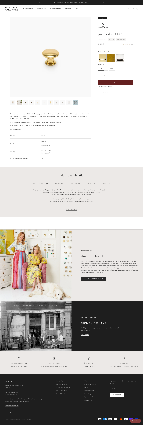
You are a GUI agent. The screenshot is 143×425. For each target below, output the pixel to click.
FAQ (85, 381)
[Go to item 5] (38, 102)
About (76, 8)
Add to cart (115, 82)
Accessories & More (55, 8)
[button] (135, 421)
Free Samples (89, 363)
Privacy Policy (88, 400)
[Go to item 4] (31, 102)
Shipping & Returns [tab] (40, 183)
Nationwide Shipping (19, 363)
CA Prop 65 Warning (71, 210)
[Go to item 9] (62, 102)
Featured (68, 8)
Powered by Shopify (26, 419)
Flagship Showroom (62, 384)
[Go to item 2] (19, 102)
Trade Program (54, 363)
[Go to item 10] (69, 102)
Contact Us (124, 363)
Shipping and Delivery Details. (84, 201)
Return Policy (74, 194)
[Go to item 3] (25, 102)
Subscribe (117, 395)
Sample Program (89, 390)
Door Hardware (41, 8)
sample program (84, 2)
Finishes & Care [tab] (75, 183)
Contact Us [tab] (106, 183)
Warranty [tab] (91, 183)
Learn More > (85, 334)
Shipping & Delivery (90, 384)
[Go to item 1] (13, 102)
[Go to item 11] (75, 102)
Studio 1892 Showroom (63, 387)
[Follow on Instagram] (6, 412)
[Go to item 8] (56, 102)
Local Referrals (60, 394)
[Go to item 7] (50, 102)
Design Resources (61, 390)
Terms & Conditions (90, 397)
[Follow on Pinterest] (11, 412)
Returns (86, 387)
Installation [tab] (59, 183)
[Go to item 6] (44, 102)
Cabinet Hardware (27, 8)
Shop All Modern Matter (93, 279)
